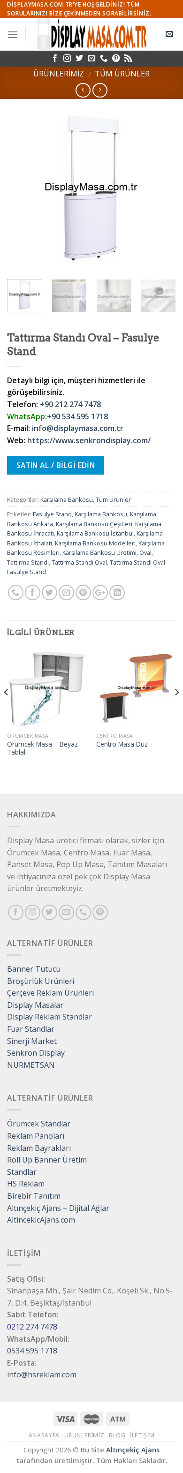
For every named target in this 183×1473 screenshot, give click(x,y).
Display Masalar (35, 1005)
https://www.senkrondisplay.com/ (89, 440)
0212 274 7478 (32, 1327)
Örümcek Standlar (38, 1123)
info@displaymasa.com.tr (77, 428)
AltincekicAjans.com (41, 1220)
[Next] (160, 187)
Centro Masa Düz (122, 744)
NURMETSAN (31, 1065)
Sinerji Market (32, 1041)
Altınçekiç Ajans (133, 1449)
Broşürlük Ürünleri (40, 981)
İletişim (142, 1435)
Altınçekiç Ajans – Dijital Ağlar (58, 1208)
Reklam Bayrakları (39, 1148)
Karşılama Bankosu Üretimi (99, 552)
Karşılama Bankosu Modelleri (95, 543)
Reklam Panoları (35, 1136)
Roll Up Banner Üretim (47, 1160)
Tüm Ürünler (122, 73)
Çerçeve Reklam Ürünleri (50, 993)
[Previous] (22, 187)
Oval (145, 552)
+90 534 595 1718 (77, 416)
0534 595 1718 (32, 1350)
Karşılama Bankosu (66, 499)
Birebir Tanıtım (34, 1196)
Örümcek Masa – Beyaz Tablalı (42, 748)
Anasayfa (44, 1435)
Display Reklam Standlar (49, 1017)
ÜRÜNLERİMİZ (58, 73)
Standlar (22, 1172)
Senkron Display (36, 1053)
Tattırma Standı (28, 562)
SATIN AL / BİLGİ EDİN (55, 465)
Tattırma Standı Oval (79, 562)
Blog (117, 1435)
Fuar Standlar (30, 1029)
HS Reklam (26, 1183)
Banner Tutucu (34, 969)
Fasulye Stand (52, 514)
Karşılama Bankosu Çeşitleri (94, 524)
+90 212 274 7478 (70, 404)
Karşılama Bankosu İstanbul (95, 533)
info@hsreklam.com (41, 1374)
